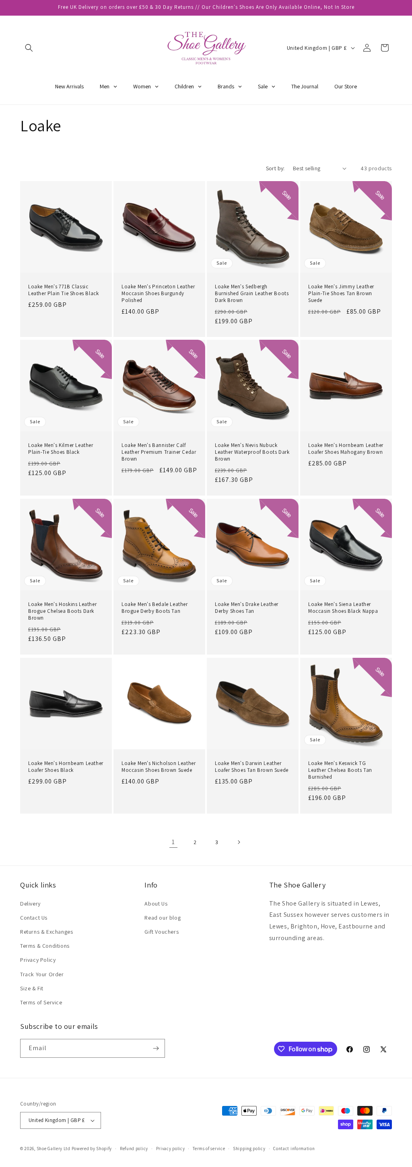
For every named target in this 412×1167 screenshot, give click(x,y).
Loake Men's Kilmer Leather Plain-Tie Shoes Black (60, 448)
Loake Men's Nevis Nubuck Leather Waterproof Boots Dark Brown (252, 452)
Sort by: (275, 168)
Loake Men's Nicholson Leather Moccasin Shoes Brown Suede (159, 766)
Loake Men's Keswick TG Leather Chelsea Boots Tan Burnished (340, 770)
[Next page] (238, 842)
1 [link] (173, 842)
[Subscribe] (156, 1048)
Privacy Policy (38, 959)
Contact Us (33, 917)
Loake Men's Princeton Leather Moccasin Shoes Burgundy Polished (158, 294)
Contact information (294, 1148)
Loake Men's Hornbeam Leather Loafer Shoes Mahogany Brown (345, 448)
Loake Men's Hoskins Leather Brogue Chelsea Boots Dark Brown (62, 611)
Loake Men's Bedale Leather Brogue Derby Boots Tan (155, 607)
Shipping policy (249, 1148)
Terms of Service (41, 1002)
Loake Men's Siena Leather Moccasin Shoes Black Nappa (343, 607)
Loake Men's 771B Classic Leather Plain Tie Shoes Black (63, 290)
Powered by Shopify (92, 1148)
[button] (29, 48)
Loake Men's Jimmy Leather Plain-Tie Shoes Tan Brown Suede (341, 294)
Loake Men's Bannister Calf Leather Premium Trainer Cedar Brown (159, 452)
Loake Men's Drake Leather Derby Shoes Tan (246, 607)
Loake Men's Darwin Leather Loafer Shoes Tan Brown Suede (251, 766)
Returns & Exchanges (46, 931)
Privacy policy (170, 1148)
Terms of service (209, 1148)
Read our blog (162, 917)
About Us (155, 903)
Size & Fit (31, 988)
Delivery (30, 903)
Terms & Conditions (45, 945)
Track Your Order (42, 974)
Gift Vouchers (161, 931)
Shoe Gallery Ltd (53, 1148)
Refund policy (134, 1148)
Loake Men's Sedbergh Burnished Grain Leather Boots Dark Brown (251, 294)
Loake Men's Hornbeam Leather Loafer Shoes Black (65, 766)
